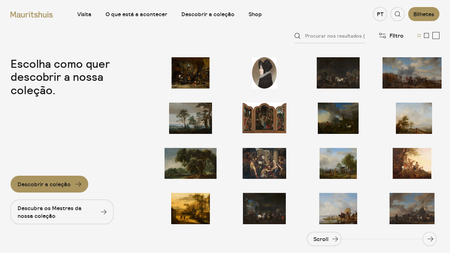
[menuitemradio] (419, 35)
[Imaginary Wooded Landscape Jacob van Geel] (190, 163)
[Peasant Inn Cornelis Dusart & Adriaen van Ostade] (190, 73)
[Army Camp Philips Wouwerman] (412, 208)
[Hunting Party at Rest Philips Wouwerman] (412, 118)
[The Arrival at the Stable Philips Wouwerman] (264, 208)
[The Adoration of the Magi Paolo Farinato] (264, 163)
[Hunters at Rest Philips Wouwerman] (412, 163)
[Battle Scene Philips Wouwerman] (412, 73)
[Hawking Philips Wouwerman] (338, 118)
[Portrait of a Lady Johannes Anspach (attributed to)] (264, 73)
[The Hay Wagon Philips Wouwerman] (338, 208)
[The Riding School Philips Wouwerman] (338, 163)
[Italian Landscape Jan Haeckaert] (190, 208)
